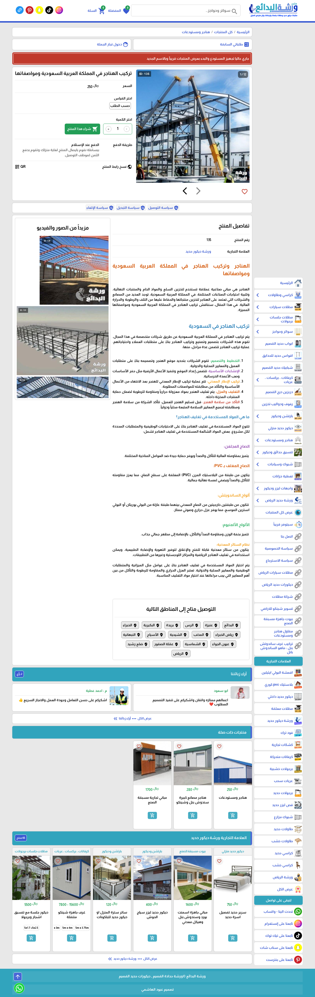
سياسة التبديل (131, 207)
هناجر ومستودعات (196, 32)
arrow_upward (18, 977)
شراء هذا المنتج (82, 129)
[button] (119, 10)
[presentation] (198, 191)
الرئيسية (243, 32)
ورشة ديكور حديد (198, 251)
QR (20, 166)
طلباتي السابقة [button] (235, 44)
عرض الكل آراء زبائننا (132, 719)
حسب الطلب (120, 106)
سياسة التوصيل (163, 207)
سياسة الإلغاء (100, 207)
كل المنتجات (223, 32)
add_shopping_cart (232, 815)
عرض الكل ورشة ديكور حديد (132, 959)
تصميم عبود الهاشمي (157, 989)
